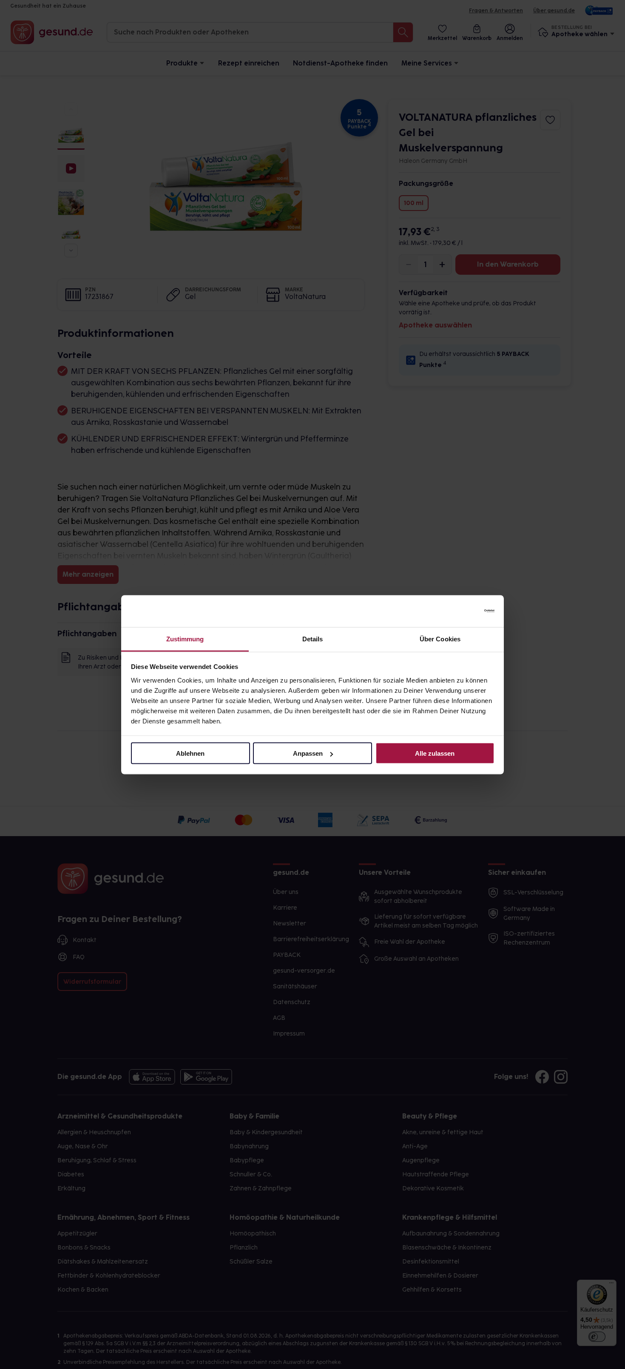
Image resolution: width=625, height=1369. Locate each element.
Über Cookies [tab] (440, 638)
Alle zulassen (435, 753)
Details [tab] (312, 638)
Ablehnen (190, 753)
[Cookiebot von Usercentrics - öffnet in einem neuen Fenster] (457, 611)
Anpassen (308, 753)
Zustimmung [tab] (185, 638)
